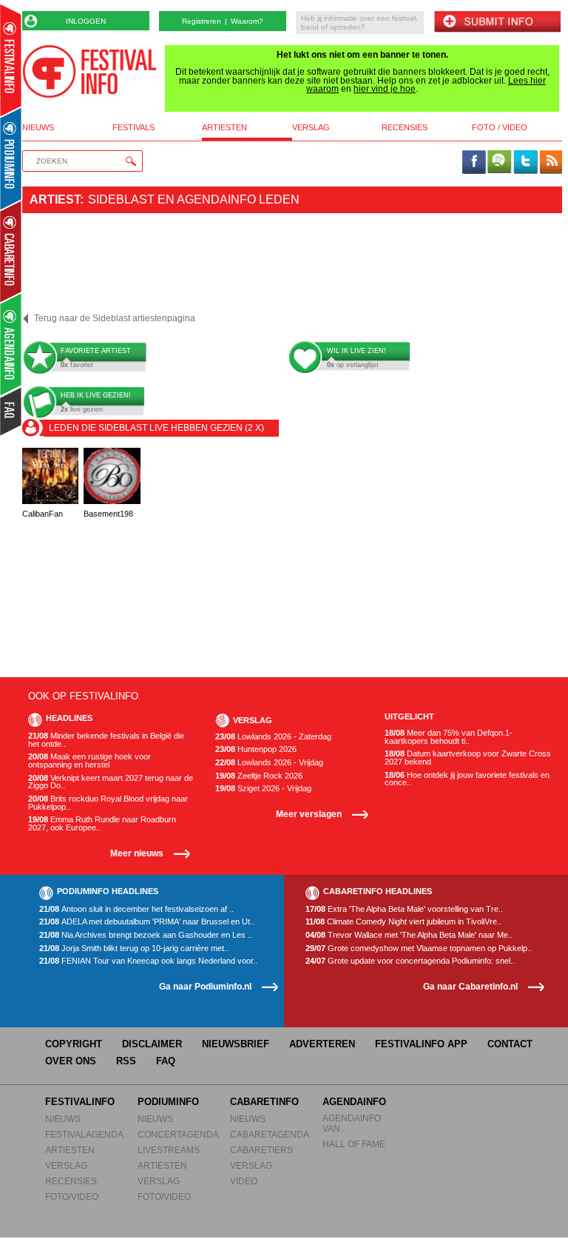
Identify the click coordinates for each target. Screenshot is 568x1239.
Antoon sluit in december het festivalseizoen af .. (136, 909)
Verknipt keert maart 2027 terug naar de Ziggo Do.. (110, 782)
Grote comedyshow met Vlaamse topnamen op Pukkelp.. (418, 948)
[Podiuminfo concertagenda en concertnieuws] (11, 158)
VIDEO (243, 1181)
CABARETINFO (264, 1101)
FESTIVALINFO (80, 1101)
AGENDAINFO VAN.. (351, 1123)
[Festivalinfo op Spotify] (499, 162)
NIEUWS (63, 1119)
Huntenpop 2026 (256, 749)
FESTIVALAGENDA (84, 1134)
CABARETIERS (261, 1150)
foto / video (499, 128)
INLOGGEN (86, 21)
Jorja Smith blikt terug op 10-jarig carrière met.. (134, 948)
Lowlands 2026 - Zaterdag (273, 737)
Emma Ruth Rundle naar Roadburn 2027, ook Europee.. (102, 823)
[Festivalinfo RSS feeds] (551, 162)
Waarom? (247, 21)
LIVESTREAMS (169, 1150)
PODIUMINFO (168, 1101)
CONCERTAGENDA (178, 1134)
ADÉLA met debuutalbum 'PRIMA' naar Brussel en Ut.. (146, 922)
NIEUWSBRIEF (235, 1044)
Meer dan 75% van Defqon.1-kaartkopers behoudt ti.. (449, 737)
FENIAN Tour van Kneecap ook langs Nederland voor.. (148, 961)
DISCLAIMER (152, 1044)
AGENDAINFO (354, 1101)
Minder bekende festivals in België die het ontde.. (106, 740)
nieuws (38, 128)
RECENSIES (71, 1181)
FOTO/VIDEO (71, 1196)
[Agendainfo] (11, 344)
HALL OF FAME (353, 1144)
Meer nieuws (136, 853)
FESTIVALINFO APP (421, 1044)
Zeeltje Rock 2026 (258, 776)
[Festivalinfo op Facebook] (474, 162)
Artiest (55, 199)
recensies (404, 128)
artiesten (224, 128)
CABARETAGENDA (269, 1134)
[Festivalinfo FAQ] (11, 411)
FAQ (165, 1061)
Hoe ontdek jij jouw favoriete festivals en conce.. (467, 779)
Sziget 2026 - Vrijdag (263, 789)
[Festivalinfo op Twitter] (525, 162)
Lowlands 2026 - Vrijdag (269, 763)
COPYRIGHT (73, 1044)
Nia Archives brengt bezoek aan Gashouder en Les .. (145, 935)
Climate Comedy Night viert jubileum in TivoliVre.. (403, 922)
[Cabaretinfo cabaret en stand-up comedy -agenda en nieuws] (10, 251)
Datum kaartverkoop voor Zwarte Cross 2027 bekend (468, 757)
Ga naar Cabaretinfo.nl (470, 986)
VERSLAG (66, 1165)
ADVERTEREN (322, 1044)
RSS (126, 1061)
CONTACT (509, 1044)
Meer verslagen (309, 814)
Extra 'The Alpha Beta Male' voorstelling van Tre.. (404, 909)
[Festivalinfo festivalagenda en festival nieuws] (10, 60)
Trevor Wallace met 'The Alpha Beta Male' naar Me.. (409, 935)
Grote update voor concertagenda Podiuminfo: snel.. (410, 961)
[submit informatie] (497, 22)
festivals (133, 128)
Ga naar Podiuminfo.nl (205, 986)
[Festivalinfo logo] (89, 71)
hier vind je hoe (385, 88)
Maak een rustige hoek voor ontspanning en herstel (89, 760)
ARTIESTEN (70, 1150)
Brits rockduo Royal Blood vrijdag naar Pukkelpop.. (108, 802)
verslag (311, 128)
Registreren (201, 21)
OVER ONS (70, 1061)
